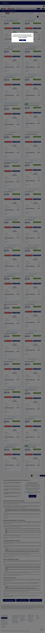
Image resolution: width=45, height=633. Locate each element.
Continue (22, 40)
